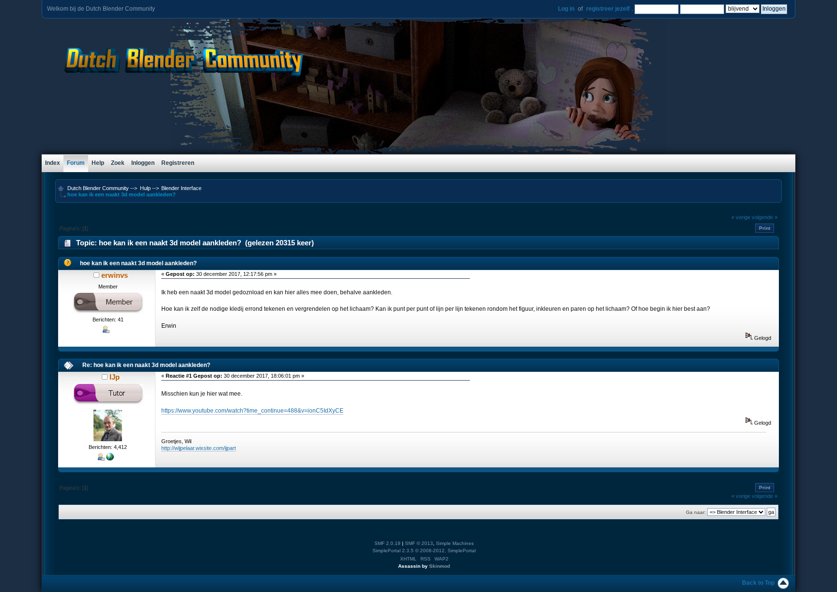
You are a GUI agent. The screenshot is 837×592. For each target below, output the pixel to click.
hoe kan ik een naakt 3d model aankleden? (138, 263)
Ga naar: (696, 512)
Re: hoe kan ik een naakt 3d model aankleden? (146, 365)
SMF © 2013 (419, 543)
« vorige (740, 217)
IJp (114, 377)
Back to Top (758, 582)
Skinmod (439, 566)
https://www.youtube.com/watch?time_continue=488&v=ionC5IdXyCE (252, 410)
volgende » (764, 217)
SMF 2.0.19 (387, 543)
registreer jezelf (608, 8)
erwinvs (114, 275)
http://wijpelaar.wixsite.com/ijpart (198, 448)
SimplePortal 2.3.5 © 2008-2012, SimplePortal (424, 550)
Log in (566, 8)
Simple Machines (455, 543)
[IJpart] (110, 459)
